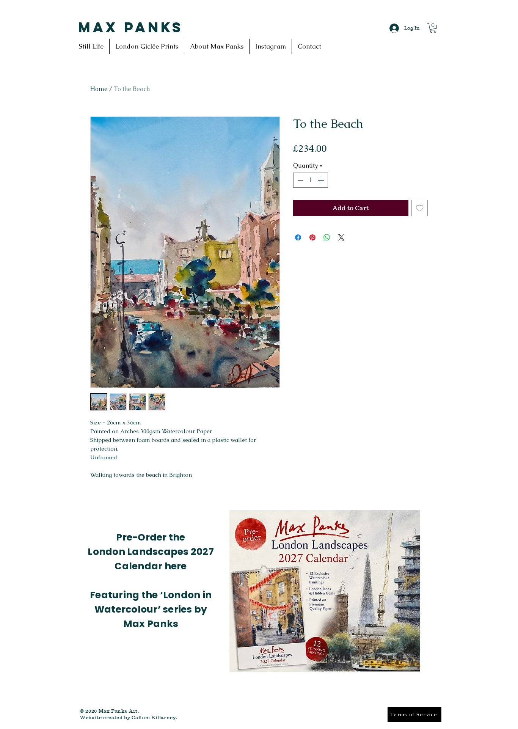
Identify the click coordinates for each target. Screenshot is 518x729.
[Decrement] (299, 180)
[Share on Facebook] (298, 237)
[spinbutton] (310, 180)
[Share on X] (341, 237)
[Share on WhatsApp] (326, 237)
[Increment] (321, 180)
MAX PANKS (130, 27)
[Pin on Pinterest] (312, 237)
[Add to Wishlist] (419, 208)
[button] (433, 28)
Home (99, 89)
